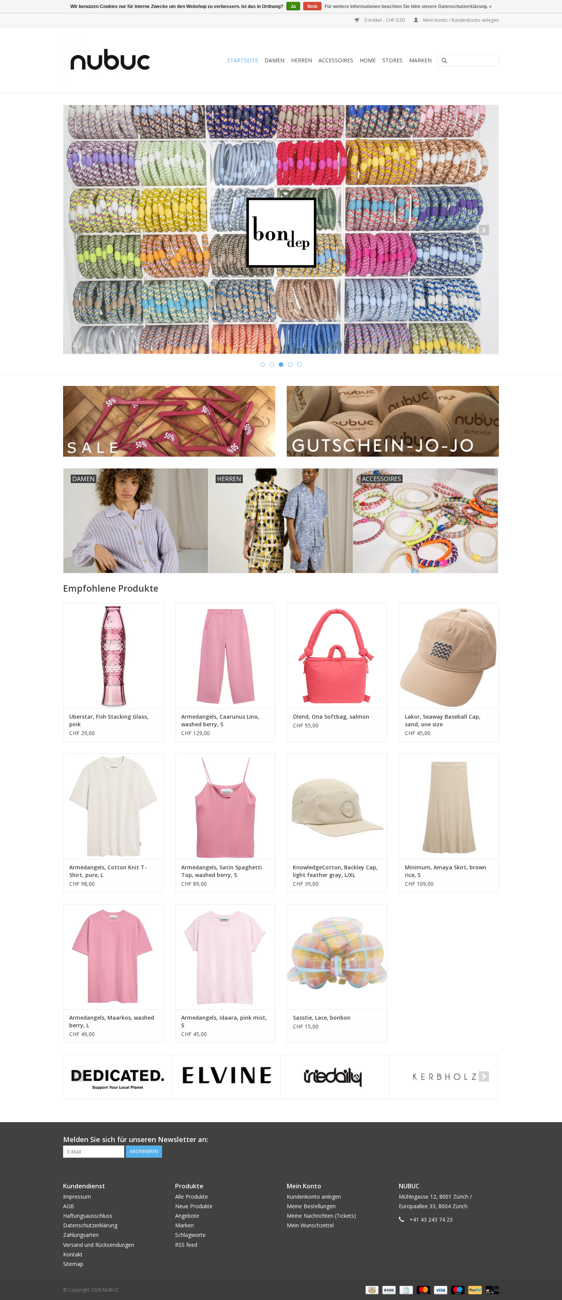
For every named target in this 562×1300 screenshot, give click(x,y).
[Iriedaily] (335, 1077)
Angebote (187, 1215)
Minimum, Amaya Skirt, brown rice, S (445, 871)
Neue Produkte (194, 1206)
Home (368, 60)
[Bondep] (281, 229)
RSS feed (186, 1244)
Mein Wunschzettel (310, 1225)
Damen (274, 60)
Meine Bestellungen (311, 1206)
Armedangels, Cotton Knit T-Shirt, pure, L (108, 871)
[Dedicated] (117, 1077)
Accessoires (335, 60)
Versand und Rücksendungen (98, 1244)
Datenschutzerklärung (90, 1225)
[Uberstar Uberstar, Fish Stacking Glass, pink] (113, 655)
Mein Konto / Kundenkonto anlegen (460, 20)
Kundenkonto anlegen (314, 1196)
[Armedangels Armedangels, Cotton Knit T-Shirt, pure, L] (113, 806)
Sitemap (73, 1263)
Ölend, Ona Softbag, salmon (331, 716)
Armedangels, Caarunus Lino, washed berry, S (220, 720)
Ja (293, 6)
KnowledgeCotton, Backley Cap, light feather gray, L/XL (335, 871)
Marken (420, 60)
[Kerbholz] (443, 1077)
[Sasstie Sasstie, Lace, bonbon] (337, 956)
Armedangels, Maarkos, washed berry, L (111, 1021)
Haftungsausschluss (87, 1215)
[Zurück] (78, 230)
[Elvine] (226, 1077)
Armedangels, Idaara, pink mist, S (224, 1021)
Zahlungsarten (81, 1234)
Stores (392, 60)
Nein (312, 6)
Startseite (242, 60)
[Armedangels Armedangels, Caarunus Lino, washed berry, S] (225, 655)
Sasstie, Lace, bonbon (322, 1017)
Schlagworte (190, 1234)
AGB (68, 1206)
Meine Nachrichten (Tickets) (321, 1215)
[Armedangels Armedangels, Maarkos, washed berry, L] (113, 956)
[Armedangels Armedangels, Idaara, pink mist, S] (225, 956)
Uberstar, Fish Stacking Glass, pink (108, 720)
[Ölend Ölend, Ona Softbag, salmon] (337, 655)
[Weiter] (484, 230)
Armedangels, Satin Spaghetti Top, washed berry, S (221, 871)
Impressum (77, 1196)
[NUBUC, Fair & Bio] (118, 60)
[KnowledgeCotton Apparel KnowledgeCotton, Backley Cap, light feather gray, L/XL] (337, 806)
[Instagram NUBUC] (493, 1140)
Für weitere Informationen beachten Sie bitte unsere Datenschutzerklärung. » (408, 6)
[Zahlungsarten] (371, 1289)
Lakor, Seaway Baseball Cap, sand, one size (443, 720)
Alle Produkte (191, 1196)
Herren (301, 60)
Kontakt (73, 1254)
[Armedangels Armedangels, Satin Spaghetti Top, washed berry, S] (225, 806)
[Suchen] (441, 60)
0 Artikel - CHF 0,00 (384, 20)
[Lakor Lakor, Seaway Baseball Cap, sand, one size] (449, 655)
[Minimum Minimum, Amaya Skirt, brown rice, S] (449, 806)
